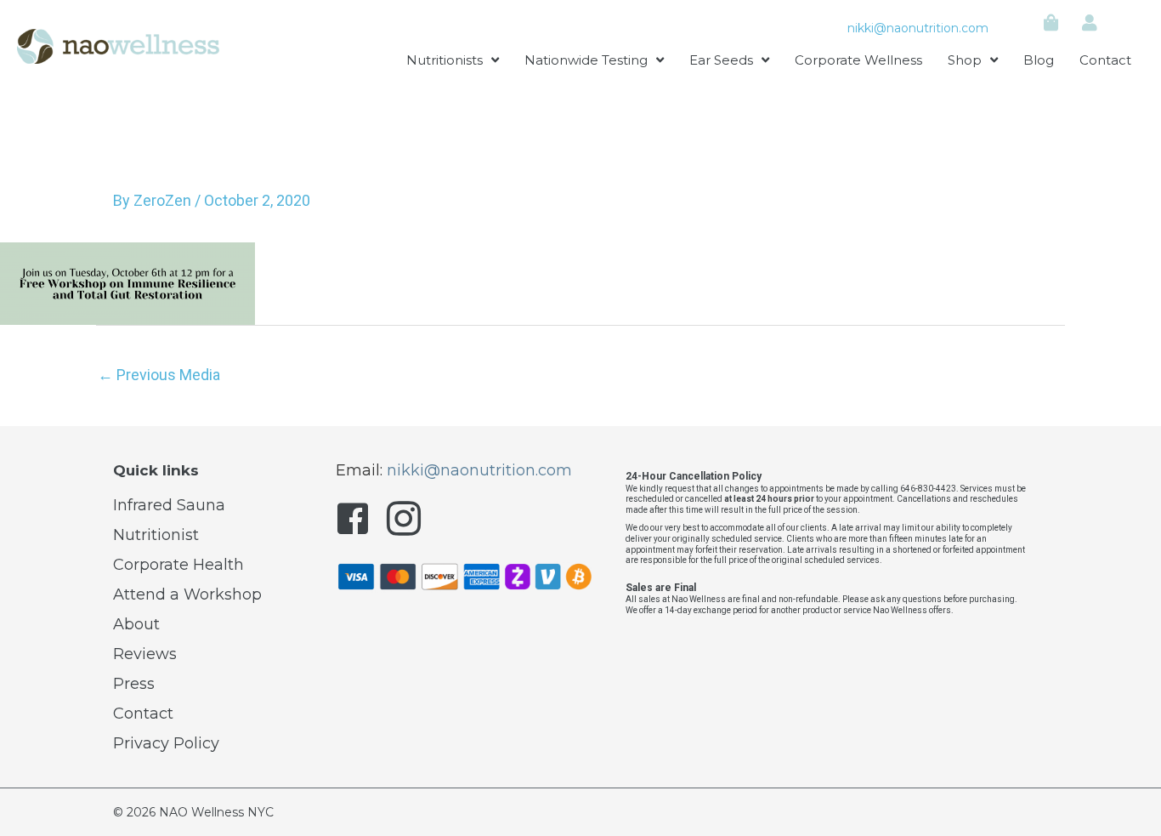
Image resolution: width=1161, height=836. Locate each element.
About (136, 624)
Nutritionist (156, 535)
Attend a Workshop (187, 594)
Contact (143, 713)
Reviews (145, 654)
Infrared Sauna (169, 505)
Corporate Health (178, 564)
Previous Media (159, 375)
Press (134, 683)
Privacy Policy (166, 743)
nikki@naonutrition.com (917, 28)
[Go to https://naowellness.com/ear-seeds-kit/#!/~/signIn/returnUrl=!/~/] (1089, 24)
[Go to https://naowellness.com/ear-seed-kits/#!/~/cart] (1051, 24)
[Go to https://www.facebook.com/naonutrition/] (353, 522)
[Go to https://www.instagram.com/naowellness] (404, 522)
